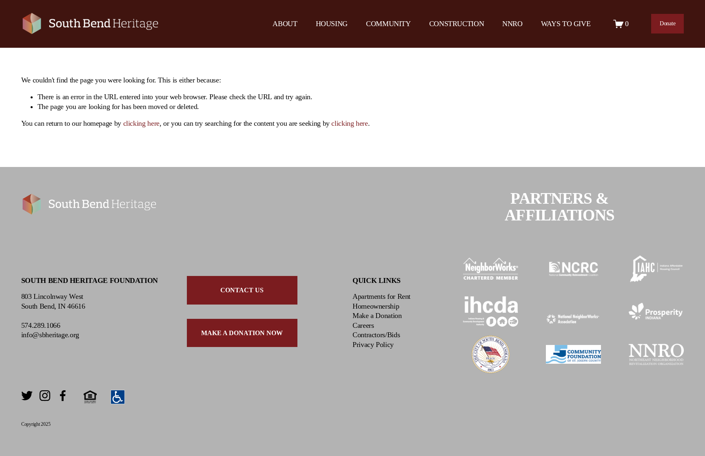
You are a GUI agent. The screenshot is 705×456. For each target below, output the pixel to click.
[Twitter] (27, 395)
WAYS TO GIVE (566, 24)
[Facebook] (63, 395)
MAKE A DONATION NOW (242, 332)
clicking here (141, 123)
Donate (667, 23)
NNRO (512, 24)
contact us (242, 290)
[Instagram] (45, 395)
